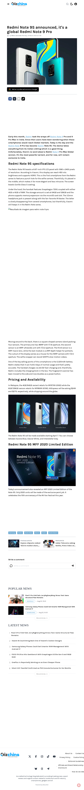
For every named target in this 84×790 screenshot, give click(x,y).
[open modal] (75, 4)
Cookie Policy (78, 757)
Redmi (29, 136)
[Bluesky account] (36, 768)
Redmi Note (13, 146)
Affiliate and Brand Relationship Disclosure (70, 766)
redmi (20, 533)
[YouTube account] (54, 756)
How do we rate (78, 772)
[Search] (67, 4)
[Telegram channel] (48, 768)
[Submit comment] (72, 565)
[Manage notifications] (79, 785)
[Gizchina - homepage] (19, 4)
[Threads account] (42, 768)
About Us (68, 753)
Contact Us (79, 753)
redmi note (28, 533)
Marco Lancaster (16, 35)
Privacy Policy (65, 757)
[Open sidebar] (8, 4)
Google (30, 601)
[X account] (29, 756)
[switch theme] (71, 4)
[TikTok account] (48, 756)
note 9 (37, 533)
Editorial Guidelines (76, 761)
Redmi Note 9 (56, 136)
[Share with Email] (19, 99)
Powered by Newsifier (42, 785)
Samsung (12, 533)
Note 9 (55, 152)
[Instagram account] (42, 756)
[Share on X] (14, 99)
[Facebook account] (36, 756)
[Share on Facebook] (10, 99)
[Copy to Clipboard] (23, 99)
